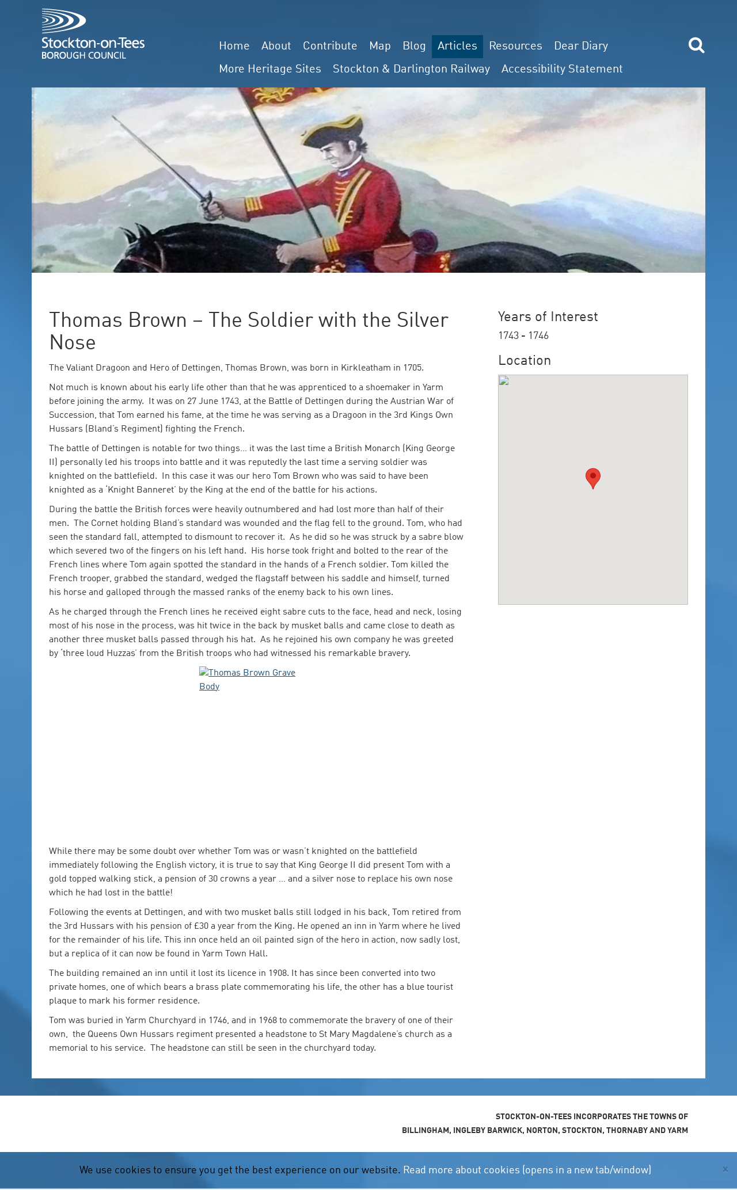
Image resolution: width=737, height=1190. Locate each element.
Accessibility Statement (562, 69)
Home (234, 46)
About (276, 46)
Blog (414, 46)
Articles (457, 46)
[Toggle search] (696, 44)
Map (380, 46)
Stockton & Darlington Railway (411, 69)
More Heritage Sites (270, 69)
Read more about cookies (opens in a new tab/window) (527, 1170)
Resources (515, 46)
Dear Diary (581, 46)
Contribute (330, 46)
